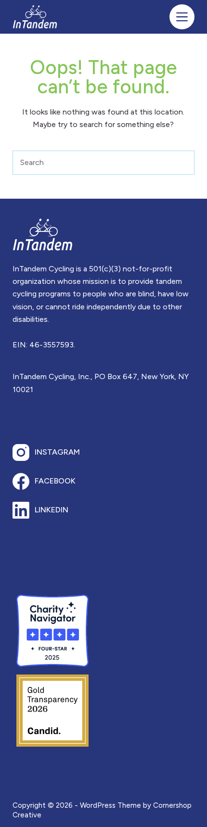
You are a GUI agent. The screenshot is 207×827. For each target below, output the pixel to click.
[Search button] (182, 162)
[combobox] (92, 163)
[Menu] (181, 16)
